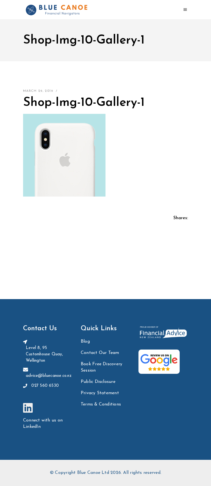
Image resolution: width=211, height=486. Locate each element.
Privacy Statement (100, 393)
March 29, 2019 (38, 91)
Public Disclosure (98, 382)
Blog (85, 341)
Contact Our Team (100, 353)
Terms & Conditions (101, 404)
